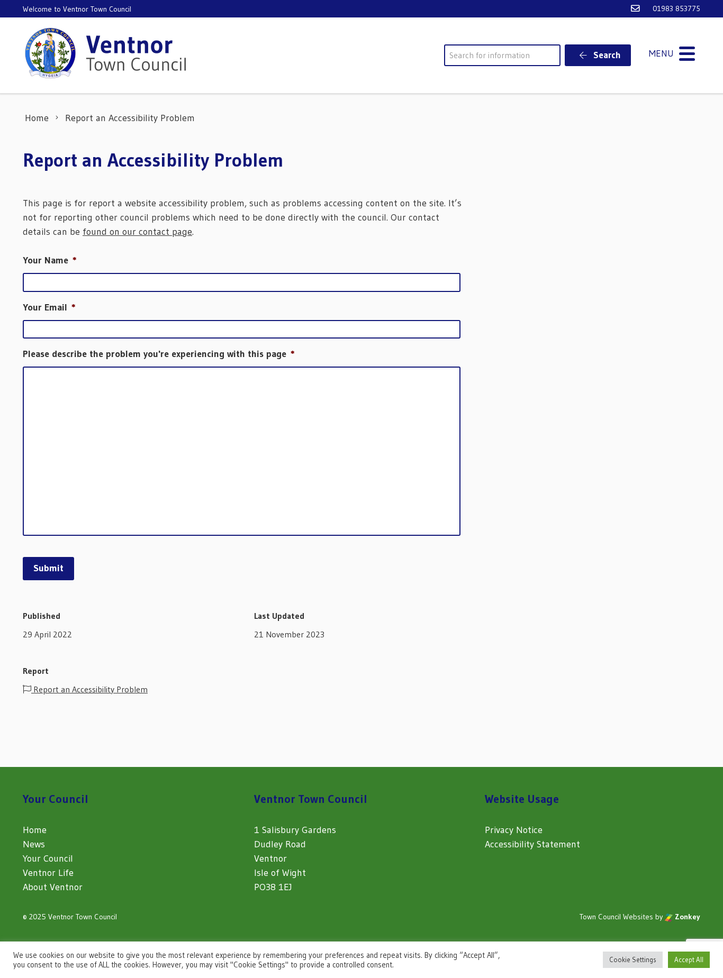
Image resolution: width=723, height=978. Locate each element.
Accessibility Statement (532, 844)
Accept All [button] (688, 959)
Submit (48, 568)
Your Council (48, 858)
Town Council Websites (616, 916)
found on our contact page (137, 231)
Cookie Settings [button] (632, 959)
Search (606, 54)
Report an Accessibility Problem (89, 689)
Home (35, 830)
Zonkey (686, 916)
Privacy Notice (514, 830)
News (34, 844)
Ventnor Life (48, 873)
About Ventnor (53, 887)
